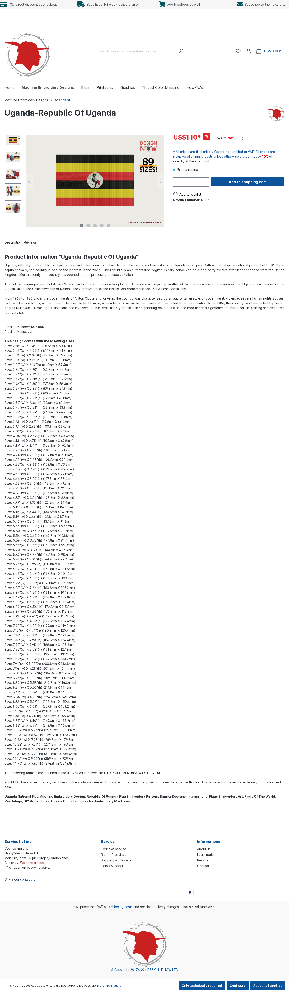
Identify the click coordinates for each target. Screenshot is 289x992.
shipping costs (122, 907)
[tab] (13, 242)
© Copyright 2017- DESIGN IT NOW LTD (144, 969)
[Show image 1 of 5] (81, 225)
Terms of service (113, 849)
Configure (238, 985)
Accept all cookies (267, 985)
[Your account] (248, 51)
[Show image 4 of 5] (102, 225)
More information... (109, 985)
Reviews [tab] (30, 242)
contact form (29, 879)
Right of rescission (114, 854)
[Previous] (29, 181)
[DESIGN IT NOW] (276, 113)
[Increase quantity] (204, 182)
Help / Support (112, 866)
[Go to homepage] (27, 50)
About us (203, 849)
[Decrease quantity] (178, 182)
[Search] (181, 51)
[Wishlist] (238, 51)
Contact (203, 866)
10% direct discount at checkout (32, 4)
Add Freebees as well (182, 4)
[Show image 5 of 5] (108, 225)
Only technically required (202, 985)
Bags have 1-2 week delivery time (111, 4)
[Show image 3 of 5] (95, 225)
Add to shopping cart (248, 182)
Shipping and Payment (118, 860)
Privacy (202, 860)
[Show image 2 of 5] (88, 225)
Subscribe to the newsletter (265, 4)
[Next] (160, 181)
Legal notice (206, 854)
